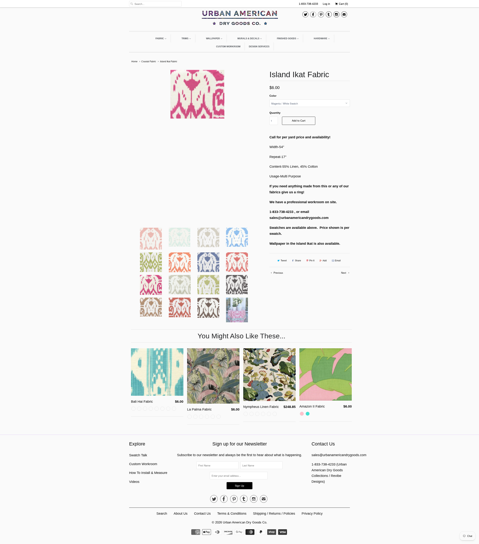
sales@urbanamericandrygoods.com (339, 455)
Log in (326, 3)
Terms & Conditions (231, 513)
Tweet (284, 260)
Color (272, 95)
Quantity (274, 112)
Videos (134, 482)
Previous (278, 272)
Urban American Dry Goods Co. (245, 522)
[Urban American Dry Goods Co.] (239, 18)
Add (325, 260)
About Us (180, 513)
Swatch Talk (138, 455)
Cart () (343, 3)
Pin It (311, 260)
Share (298, 260)
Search (161, 513)
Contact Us (202, 513)
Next (344, 272)
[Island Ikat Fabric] (197, 94)
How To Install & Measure (148, 473)
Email (338, 260)
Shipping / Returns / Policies (274, 513)
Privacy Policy (312, 513)
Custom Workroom (143, 464)
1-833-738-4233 (308, 3)
